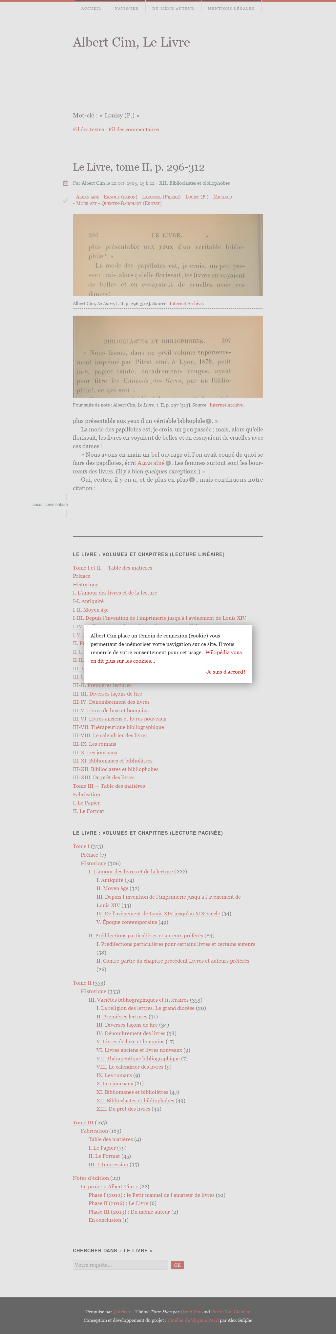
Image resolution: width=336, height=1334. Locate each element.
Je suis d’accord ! (225, 672)
